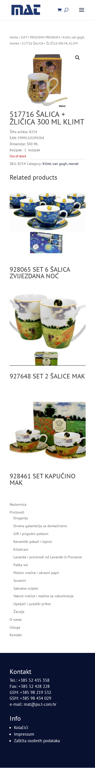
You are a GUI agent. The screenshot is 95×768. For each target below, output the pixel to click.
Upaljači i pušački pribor (32, 604)
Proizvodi (17, 512)
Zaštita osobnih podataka (37, 740)
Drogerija (20, 518)
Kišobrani (20, 549)
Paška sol (20, 565)
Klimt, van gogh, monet (61, 163)
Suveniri (19, 580)
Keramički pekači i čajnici (32, 541)
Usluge (15, 627)
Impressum (24, 734)
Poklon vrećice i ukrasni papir (36, 572)
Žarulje (18, 611)
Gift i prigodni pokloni (30, 533)
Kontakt (16, 635)
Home (14, 37)
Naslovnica (18, 504)
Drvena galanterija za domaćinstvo (40, 526)
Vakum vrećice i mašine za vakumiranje (43, 596)
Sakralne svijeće (25, 588)
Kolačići (21, 727)
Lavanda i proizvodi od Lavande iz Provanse (47, 557)
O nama (16, 619)
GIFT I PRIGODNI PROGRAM (40, 37)
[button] (77, 57)
